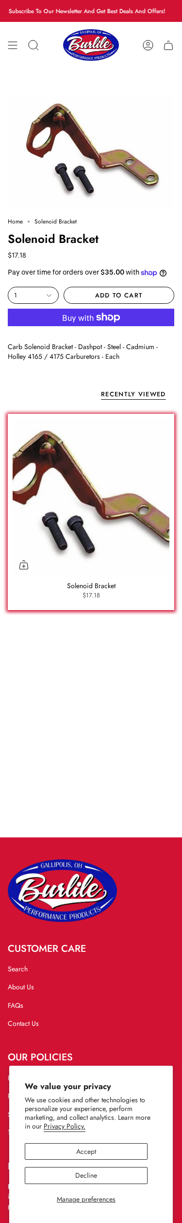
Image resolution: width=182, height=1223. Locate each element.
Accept (86, 1151)
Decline (86, 1175)
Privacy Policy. (64, 1126)
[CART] (168, 45)
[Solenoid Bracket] (91, 497)
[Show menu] (12, 45)
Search (18, 969)
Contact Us (23, 1023)
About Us (21, 987)
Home (15, 221)
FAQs (15, 1005)
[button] (33, 45)
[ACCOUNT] (148, 45)
